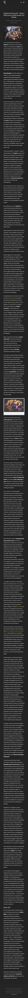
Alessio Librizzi (10, 20)
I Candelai (19, 606)
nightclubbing (12, 298)
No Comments (14, 22)
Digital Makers (14, 994)
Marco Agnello (10, 631)
